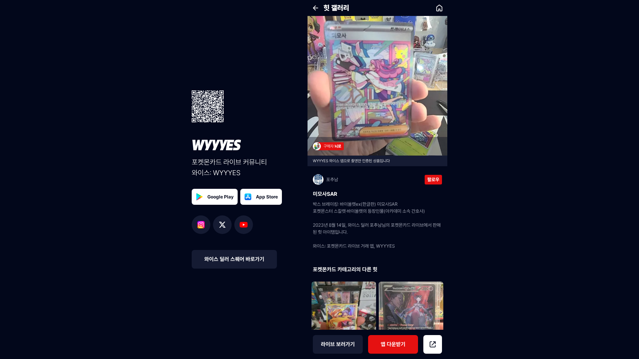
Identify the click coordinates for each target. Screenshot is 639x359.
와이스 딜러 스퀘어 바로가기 (234, 259)
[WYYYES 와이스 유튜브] (243, 224)
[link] (439, 8)
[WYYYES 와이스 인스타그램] (202, 224)
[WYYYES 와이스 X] (223, 224)
